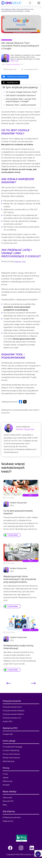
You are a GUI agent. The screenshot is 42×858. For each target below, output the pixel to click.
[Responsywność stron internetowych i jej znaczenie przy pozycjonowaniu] (21, 552)
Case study (7, 798)
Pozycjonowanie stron (12, 707)
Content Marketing (11, 750)
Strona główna (6, 9)
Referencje (7, 781)
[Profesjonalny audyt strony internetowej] (21, 622)
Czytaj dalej (12, 535)
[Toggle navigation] (39, 2)
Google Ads (8, 734)
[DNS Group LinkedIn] (32, 848)
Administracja (8, 761)
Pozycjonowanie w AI (12, 718)
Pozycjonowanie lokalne (13, 714)
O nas (5, 774)
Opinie (5, 778)
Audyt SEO (7, 721)
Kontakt (6, 785)
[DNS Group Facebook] (10, 848)
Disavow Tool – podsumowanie (21, 105)
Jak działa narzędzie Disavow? (21, 95)
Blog (13, 9)
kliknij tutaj (14, 61)
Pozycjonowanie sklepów (13, 711)
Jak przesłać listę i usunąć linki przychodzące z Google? (21, 100)
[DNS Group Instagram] (21, 848)
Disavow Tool (20, 262)
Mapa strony (8, 821)
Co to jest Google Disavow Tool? (21, 92)
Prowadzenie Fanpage (12, 747)
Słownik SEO (8, 801)
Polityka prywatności (12, 817)
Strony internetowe (11, 754)
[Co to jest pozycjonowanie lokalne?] (21, 488)
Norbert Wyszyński (12, 64)
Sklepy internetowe (11, 758)
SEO (30, 495)
